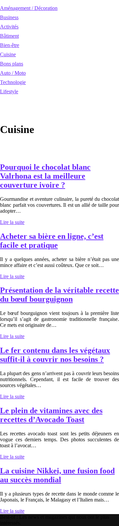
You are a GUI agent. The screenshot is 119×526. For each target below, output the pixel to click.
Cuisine (8, 54)
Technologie (13, 82)
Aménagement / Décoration (29, 8)
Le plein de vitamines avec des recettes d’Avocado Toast (51, 415)
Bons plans (11, 63)
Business (9, 17)
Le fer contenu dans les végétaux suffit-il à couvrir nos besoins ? (55, 355)
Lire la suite (12, 222)
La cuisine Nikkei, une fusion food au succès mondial (57, 475)
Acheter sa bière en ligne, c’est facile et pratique (51, 240)
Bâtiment (9, 36)
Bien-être (9, 45)
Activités (9, 26)
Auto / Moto (13, 73)
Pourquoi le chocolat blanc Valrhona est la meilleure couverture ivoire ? (45, 176)
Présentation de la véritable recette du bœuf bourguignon (59, 294)
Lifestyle (9, 91)
